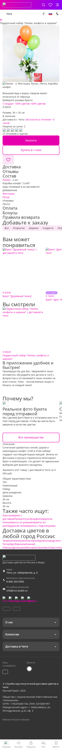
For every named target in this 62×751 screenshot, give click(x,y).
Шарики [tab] (33, 228)
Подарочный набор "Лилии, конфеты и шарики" (26, 355)
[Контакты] (57, 14)
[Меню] (57, 5)
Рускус (6, 197)
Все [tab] (7, 228)
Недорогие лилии (17, 525)
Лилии (6, 179)
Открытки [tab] (19, 228)
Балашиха (20, 547)
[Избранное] (50, 5)
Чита (9, 13)
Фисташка (8, 193)
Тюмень (7, 540)
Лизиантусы (22, 518)
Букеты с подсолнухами (41, 525)
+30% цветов (22, 103)
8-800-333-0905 (15, 581)
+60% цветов (37, 103)
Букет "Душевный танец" (17, 294)
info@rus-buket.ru (17, 590)
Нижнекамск (19, 540)
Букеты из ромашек (22, 522)
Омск (46, 547)
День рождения (12, 492)
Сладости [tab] (48, 228)
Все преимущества (31, 437)
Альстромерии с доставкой (12, 517)
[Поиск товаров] (44, 5)
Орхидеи (34, 518)
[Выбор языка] (50, 14)
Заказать (31, 140)
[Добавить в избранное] (8, 160)
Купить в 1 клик (31, 150)
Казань (38, 547)
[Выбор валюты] (44, 14)
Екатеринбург (35, 540)
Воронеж (20, 544)
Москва (30, 547)
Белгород (48, 540)
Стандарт (8, 103)
